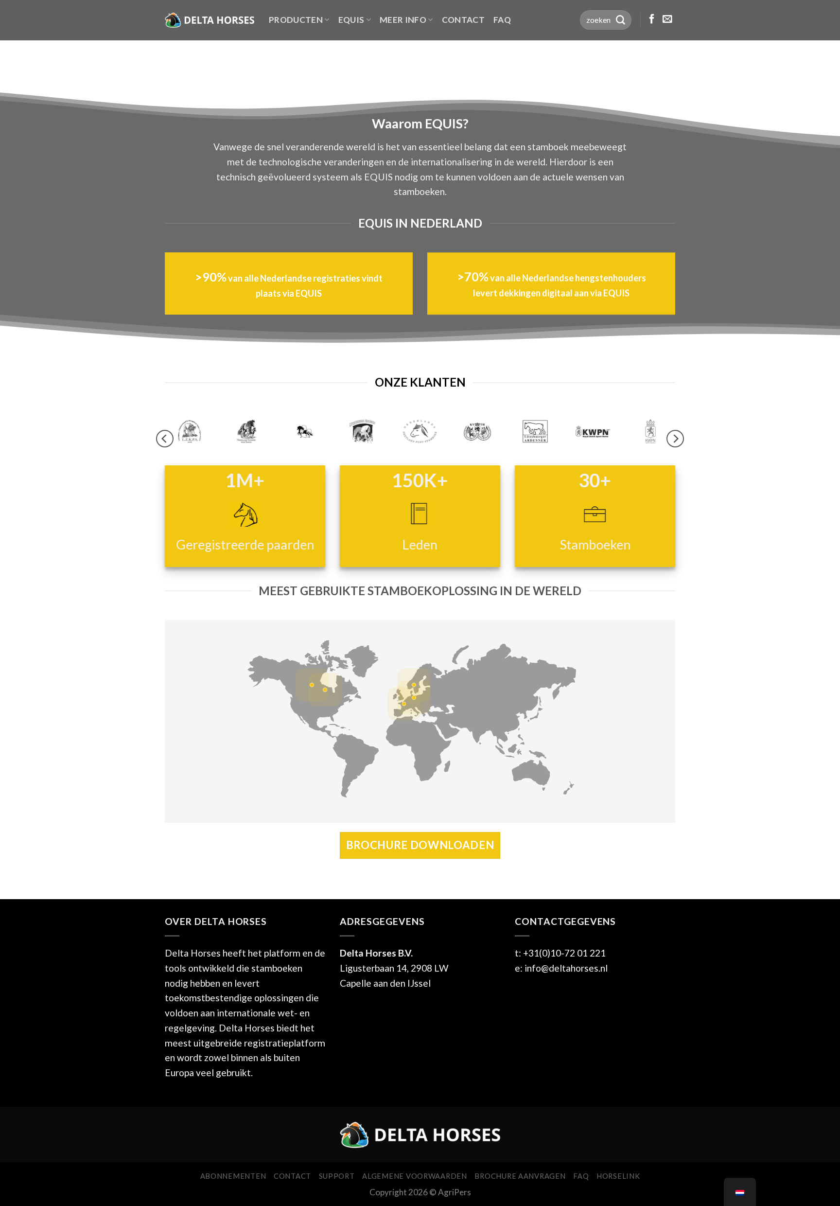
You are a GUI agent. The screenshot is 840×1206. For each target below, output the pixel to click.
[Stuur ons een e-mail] (667, 19)
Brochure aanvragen (519, 1176)
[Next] (675, 438)
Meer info (403, 20)
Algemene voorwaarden (414, 1176)
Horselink (618, 1176)
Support (337, 1176)
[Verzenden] (620, 20)
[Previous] (165, 438)
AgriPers (454, 1192)
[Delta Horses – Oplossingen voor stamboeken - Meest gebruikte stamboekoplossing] (209, 20)
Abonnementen (233, 1176)
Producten (296, 20)
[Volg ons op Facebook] (652, 19)
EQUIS (351, 20)
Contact (463, 20)
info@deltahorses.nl (566, 968)
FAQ (502, 20)
